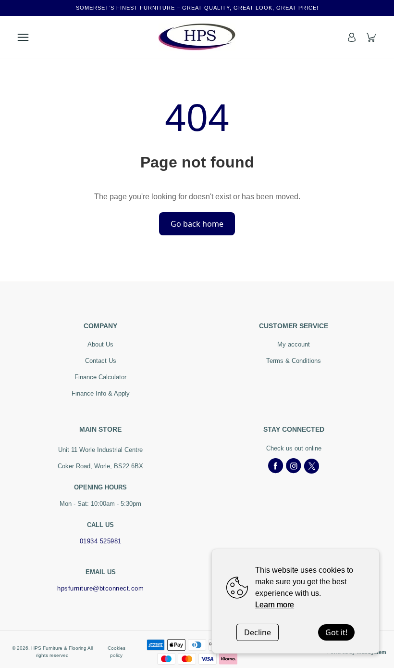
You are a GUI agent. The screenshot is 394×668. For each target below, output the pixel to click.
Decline (257, 632)
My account (293, 344)
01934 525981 (101, 541)
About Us (100, 344)
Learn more (274, 605)
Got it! (336, 632)
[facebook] (275, 466)
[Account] (352, 37)
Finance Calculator (100, 377)
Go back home (197, 223)
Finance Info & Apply (101, 393)
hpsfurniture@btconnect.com (100, 588)
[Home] (197, 37)
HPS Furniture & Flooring (58, 648)
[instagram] (293, 466)
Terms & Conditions (293, 360)
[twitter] (311, 466)
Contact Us (100, 360)
